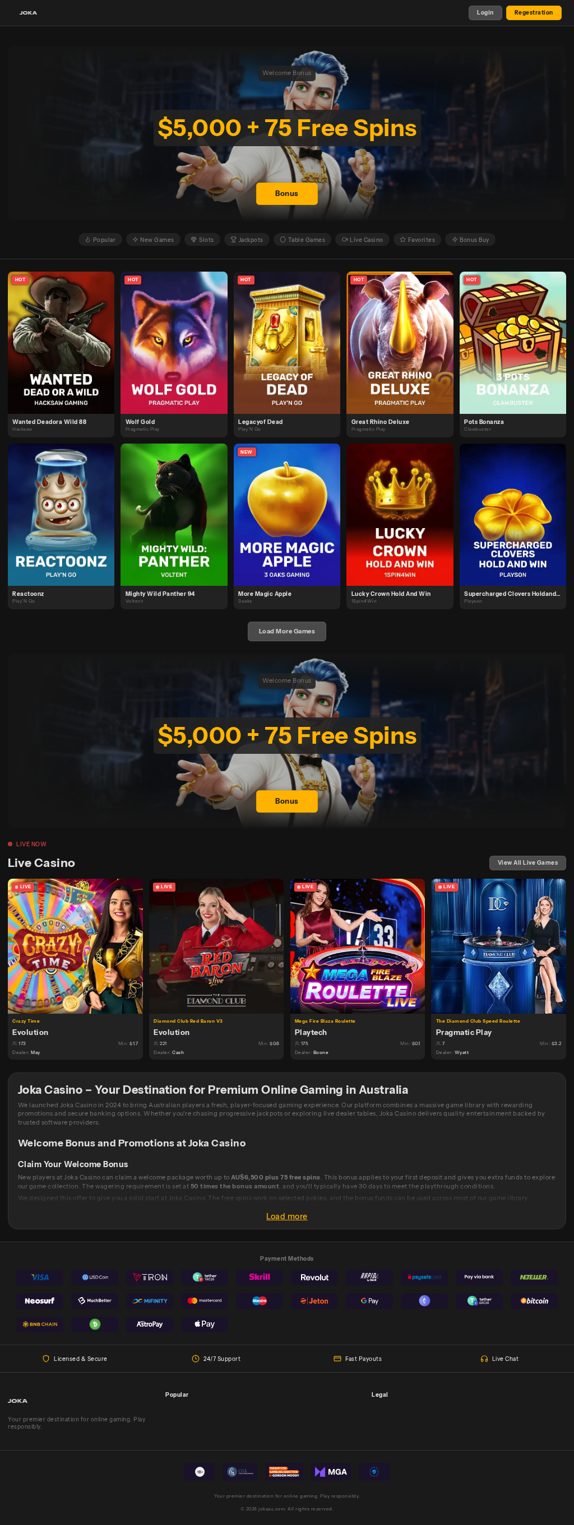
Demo (66, 351)
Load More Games (287, 631)
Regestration (534, 12)
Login (485, 12)
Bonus (287, 193)
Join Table (80, 945)
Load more (287, 1216)
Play (65, 333)
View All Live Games (528, 862)
